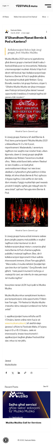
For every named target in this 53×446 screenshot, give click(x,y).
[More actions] (46, 31)
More (44, 17)
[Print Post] (31, 373)
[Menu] (48, 6)
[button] (6, 440)
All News (6, 17)
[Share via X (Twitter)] (12, 373)
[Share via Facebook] (6, 373)
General (8, 361)
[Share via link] (25, 373)
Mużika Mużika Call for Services (23, 422)
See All (45, 386)
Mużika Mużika (10, 364)
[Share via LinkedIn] (19, 373)
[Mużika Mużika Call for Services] (26, 404)
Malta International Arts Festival (25, 17)
